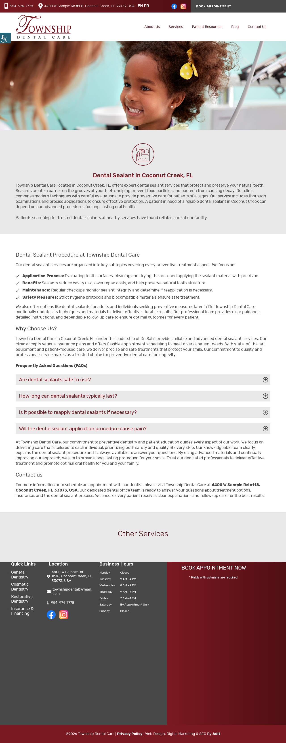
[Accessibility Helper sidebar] (5, 38)
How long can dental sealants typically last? (68, 396)
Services (176, 27)
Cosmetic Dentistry (20, 587)
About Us (152, 27)
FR (146, 6)
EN (140, 6)
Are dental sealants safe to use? (55, 379)
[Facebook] (174, 8)
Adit (216, 734)
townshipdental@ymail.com (72, 591)
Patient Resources (207, 27)
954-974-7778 (21, 6)
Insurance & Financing (22, 611)
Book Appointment (213, 6)
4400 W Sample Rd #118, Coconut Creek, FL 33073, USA (89, 6)
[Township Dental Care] (44, 27)
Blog (235, 27)
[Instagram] (183, 8)
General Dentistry (19, 574)
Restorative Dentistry (22, 599)
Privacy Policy (130, 734)
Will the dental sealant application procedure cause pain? (83, 428)
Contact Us (257, 27)
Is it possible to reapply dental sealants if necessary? (78, 412)
